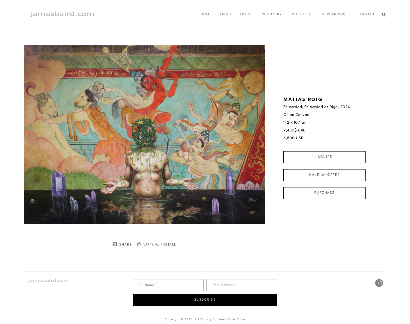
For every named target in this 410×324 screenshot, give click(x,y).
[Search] (384, 15)
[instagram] (379, 283)
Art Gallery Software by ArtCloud (220, 319)
